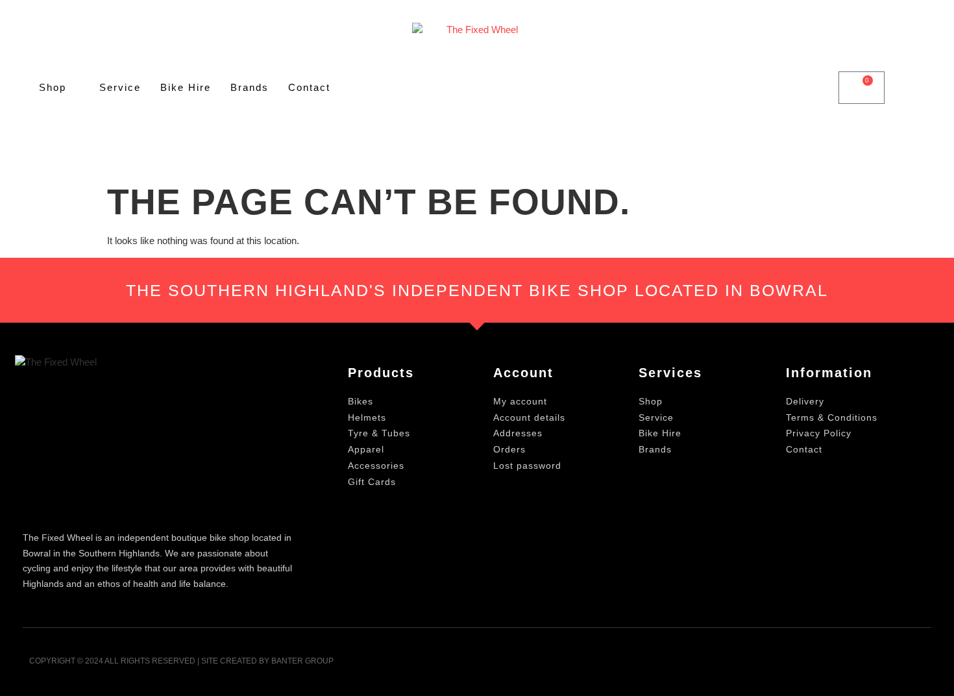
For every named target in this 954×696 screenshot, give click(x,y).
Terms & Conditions (831, 417)
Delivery (805, 401)
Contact (309, 87)
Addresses (518, 433)
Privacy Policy (818, 433)
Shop (52, 87)
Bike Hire (185, 87)
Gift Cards (372, 482)
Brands (249, 87)
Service (120, 87)
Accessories (376, 465)
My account (520, 401)
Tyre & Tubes (379, 433)
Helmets (367, 417)
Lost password (527, 465)
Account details (529, 417)
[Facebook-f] (885, 665)
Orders (509, 449)
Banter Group (302, 660)
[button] (815, 88)
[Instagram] (917, 665)
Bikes (360, 401)
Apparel (366, 449)
